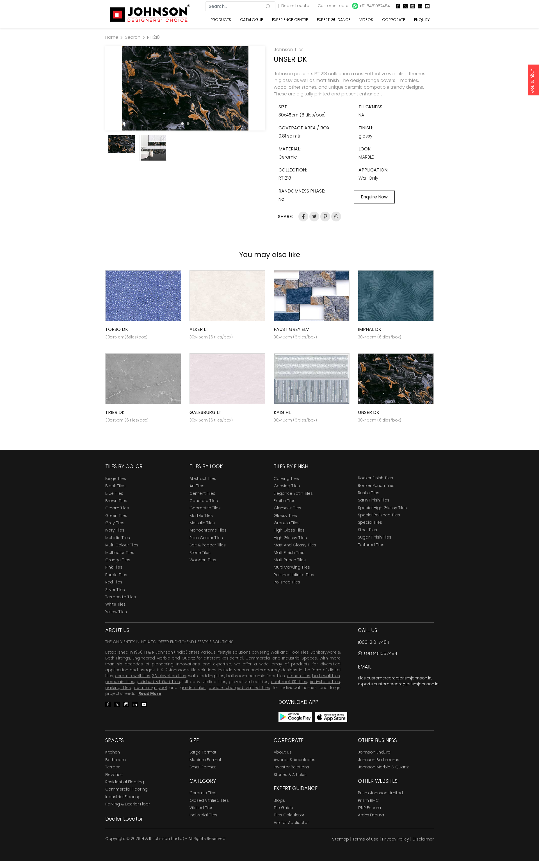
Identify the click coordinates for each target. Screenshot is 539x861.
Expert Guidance (333, 19)
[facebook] (396, 6)
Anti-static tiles (325, 681)
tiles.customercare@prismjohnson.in (394, 678)
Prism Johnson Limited (380, 793)
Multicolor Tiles (119, 552)
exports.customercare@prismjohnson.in (398, 684)
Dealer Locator (296, 5)
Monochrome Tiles (208, 530)
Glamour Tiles (287, 508)
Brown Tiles (116, 500)
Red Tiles (113, 582)
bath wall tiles (326, 676)
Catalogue (251, 19)
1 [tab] (182, 123)
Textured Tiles (371, 545)
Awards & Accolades (294, 759)
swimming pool (150, 687)
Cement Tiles (202, 493)
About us (283, 752)
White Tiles (115, 604)
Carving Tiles (286, 478)
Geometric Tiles (205, 508)
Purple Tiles (116, 575)
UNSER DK (368, 412)
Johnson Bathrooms (378, 759)
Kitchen (112, 752)
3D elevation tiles (169, 676)
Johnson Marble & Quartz (383, 767)
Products (221, 19)
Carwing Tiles (287, 486)
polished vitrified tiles (158, 681)
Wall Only (368, 178)
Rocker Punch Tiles (376, 485)
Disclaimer (423, 839)
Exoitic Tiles (284, 500)
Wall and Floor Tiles (290, 652)
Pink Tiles (113, 567)
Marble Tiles (201, 515)
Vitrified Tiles (201, 807)
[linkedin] (418, 6)
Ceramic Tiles (202, 793)
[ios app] (331, 716)
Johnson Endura (374, 752)
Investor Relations (291, 767)
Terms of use (365, 839)
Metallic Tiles (117, 538)
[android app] (295, 716)
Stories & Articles (290, 774)
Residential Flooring (124, 782)
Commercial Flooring (126, 789)
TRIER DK (115, 412)
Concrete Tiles (203, 500)
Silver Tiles (115, 589)
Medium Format (205, 759)
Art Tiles (196, 486)
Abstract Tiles (202, 478)
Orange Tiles (117, 560)
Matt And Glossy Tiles (295, 545)
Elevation (114, 774)
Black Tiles (115, 486)
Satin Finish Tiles (373, 500)
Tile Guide (283, 807)
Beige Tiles (115, 478)
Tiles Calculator (289, 815)
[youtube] (426, 6)
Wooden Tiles (202, 560)
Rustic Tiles (368, 493)
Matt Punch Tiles (290, 560)
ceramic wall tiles (132, 676)
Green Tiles (116, 515)
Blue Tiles (114, 493)
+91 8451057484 (374, 6)
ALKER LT (199, 329)
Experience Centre (290, 19)
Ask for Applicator (291, 822)
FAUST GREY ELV (291, 329)
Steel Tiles (367, 530)
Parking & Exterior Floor (127, 804)
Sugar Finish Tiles (374, 537)
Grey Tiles (114, 523)
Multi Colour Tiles (121, 545)
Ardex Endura (371, 815)
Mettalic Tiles (202, 523)
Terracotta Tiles (120, 597)
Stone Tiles (200, 552)
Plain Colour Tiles (206, 538)
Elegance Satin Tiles (293, 493)
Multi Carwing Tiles (292, 567)
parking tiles (118, 687)
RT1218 (153, 37)
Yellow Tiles (116, 612)
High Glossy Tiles (290, 538)
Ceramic (287, 157)
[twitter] (404, 6)
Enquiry (422, 19)
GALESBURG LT (205, 412)
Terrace (112, 767)
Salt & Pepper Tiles (207, 545)
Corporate (393, 19)
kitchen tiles (298, 676)
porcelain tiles (119, 681)
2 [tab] (188, 123)
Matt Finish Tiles (289, 552)
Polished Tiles (287, 582)
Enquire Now (533, 81)
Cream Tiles (117, 508)
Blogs (279, 800)
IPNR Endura (369, 807)
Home (111, 37)
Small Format (202, 767)
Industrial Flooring (123, 797)
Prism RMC (368, 800)
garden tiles (192, 687)
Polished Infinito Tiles (294, 575)
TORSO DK (116, 329)
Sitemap (340, 839)
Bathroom (115, 759)
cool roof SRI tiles (289, 681)
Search (132, 37)
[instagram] (411, 6)
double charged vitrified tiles (239, 687)
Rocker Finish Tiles (375, 478)
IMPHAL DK (369, 329)
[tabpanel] (185, 88)
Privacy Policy (395, 839)
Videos (366, 19)
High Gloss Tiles (289, 530)
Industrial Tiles (203, 815)
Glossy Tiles (285, 515)
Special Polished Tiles (379, 515)
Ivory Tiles (114, 530)
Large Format (202, 752)
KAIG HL (282, 412)
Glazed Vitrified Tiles (209, 800)
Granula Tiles (287, 523)
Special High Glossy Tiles (382, 507)
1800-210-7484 (373, 642)
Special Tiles (370, 522)
